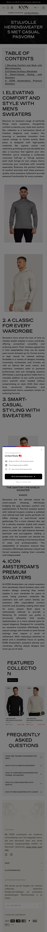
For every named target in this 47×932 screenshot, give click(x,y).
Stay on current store (23, 482)
